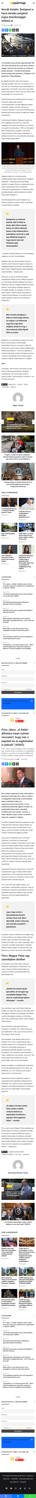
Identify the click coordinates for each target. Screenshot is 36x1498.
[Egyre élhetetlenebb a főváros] (9, 527)
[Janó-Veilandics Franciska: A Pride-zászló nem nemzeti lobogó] (9, 549)
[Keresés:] (34, 4)
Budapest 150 (12, 384)
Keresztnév (4, 682)
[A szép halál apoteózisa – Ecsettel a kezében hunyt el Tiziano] (9, 502)
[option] (18, 422)
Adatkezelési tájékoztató (26, 1479)
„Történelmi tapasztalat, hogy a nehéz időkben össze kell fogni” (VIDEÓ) (17, 426)
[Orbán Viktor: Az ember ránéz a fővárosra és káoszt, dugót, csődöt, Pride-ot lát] (27, 527)
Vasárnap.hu (29, 1475)
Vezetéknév (4, 676)
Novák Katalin (5, 387)
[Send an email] (11, 25)
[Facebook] (3, 30)
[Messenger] (6, 30)
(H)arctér (10, 419)
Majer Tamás (7, 25)
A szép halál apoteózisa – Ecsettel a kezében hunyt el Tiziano (9, 510)
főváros (26, 384)
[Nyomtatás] (17, 30)
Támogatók (23, 1482)
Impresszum (6, 1479)
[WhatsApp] (10, 30)
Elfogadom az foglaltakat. (17, 689)
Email (2, 669)
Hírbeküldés (14, 1479)
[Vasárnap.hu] (18, 3)
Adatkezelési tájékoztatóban (18, 689)
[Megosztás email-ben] (13, 30)
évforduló (19, 384)
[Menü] (2, 4)
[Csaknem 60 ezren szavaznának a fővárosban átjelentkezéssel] (27, 504)
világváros (13, 387)
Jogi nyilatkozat (14, 1482)
